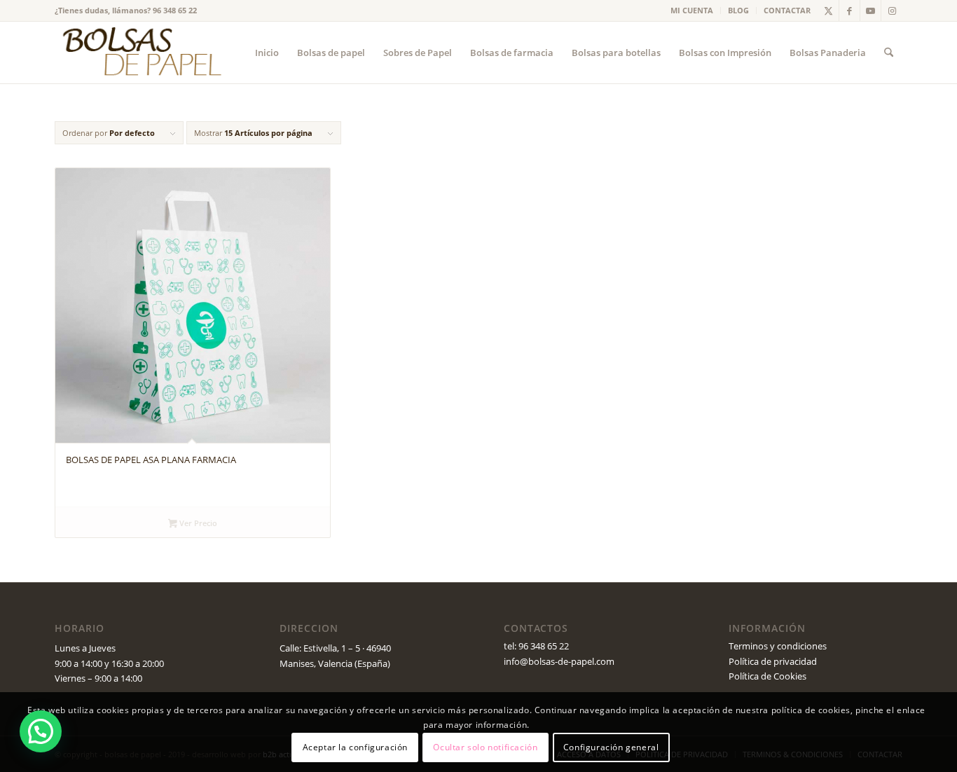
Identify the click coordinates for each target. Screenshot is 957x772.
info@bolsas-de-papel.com (559, 661)
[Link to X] (828, 10)
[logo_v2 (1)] (140, 52)
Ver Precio (197, 523)
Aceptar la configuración (355, 747)
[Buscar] (888, 52)
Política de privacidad (773, 661)
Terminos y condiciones (778, 646)
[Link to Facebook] (849, 10)
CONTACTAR (787, 10)
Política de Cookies (767, 676)
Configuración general (611, 747)
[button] (41, 731)
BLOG (738, 10)
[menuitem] (692, 10)
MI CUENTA (691, 10)
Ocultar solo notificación (485, 747)
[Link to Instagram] (891, 10)
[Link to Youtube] (870, 10)
